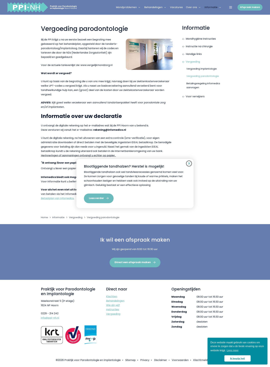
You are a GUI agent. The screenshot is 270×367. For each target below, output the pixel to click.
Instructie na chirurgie (199, 46)
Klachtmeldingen (203, 360)
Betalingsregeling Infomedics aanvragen (203, 85)
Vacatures (176, 7)
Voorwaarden (180, 360)
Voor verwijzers (195, 96)
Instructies (112, 309)
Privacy (144, 360)
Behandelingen (153, 7)
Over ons (191, 7)
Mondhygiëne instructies (201, 39)
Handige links (194, 54)
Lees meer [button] (232, 350)
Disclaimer (160, 360)
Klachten (111, 296)
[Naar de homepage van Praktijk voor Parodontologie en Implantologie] (42, 7)
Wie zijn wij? (113, 305)
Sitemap (130, 360)
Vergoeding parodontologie (202, 76)
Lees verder (96, 198)
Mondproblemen (126, 7)
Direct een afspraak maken (133, 262)
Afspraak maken (250, 7)
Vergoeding (193, 61)
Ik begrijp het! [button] (237, 358)
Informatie (211, 7)
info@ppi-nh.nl (50, 318)
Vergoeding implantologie (201, 68)
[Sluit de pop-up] (189, 163)
